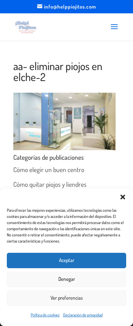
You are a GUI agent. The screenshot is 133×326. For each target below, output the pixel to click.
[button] (122, 197)
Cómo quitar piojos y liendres (50, 184)
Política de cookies (45, 314)
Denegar (66, 279)
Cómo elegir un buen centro (48, 169)
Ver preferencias (66, 298)
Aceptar (66, 260)
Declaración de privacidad (83, 314)
